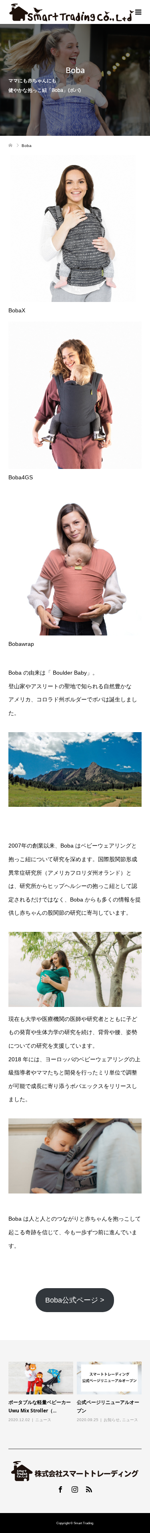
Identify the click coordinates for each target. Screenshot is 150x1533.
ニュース (43, 1420)
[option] (76, 1398)
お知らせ (112, 1420)
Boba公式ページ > (74, 1300)
